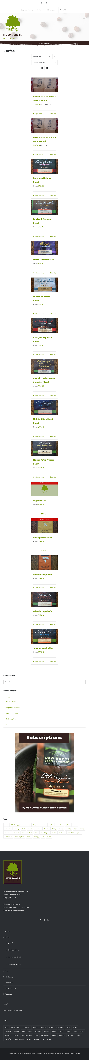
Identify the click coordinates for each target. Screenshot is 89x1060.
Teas (6, 725)
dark (23, 829)
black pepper (16, 825)
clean (75, 825)
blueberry (27, 825)
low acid (7, 833)
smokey (71, 833)
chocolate (59, 825)
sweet (29, 837)
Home (7, 931)
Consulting (9, 983)
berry (6, 825)
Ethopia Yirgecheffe (42, 611)
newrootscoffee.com (16, 911)
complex (8, 829)
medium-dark (27, 833)
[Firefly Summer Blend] (44, 248)
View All (11, 943)
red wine (62, 833)
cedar (51, 825)
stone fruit (8, 837)
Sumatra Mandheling (43, 648)
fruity (54, 829)
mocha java (45, 833)
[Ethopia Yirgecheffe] (44, 599)
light (75, 829)
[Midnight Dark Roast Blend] (44, 407)
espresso (38, 829)
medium (16, 833)
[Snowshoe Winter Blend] (44, 285)
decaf (30, 829)
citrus (68, 825)
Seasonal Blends (12, 713)
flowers (46, 829)
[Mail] (48, 920)
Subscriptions (11, 719)
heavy (61, 829)
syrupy (36, 837)
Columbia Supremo (42, 574)
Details (53, 113)
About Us (8, 994)
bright (35, 825)
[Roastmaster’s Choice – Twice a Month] (44, 85)
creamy (16, 829)
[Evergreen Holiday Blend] (44, 166)
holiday (68, 829)
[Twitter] (44, 920)
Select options (39, 195)
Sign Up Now (39, 113)
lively (82, 829)
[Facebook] (41, 920)
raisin (54, 833)
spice (78, 833)
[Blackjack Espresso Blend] (44, 325)
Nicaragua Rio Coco (42, 537)
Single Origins (11, 702)
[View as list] (46, 68)
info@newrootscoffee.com (19, 907)
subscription (19, 837)
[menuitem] (27, 10)
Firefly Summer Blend (43, 259)
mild (36, 833)
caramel (43, 825)
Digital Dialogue (74, 1053)
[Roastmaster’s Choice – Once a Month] (44, 125)
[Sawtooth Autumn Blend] (44, 207)
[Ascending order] (54, 56)
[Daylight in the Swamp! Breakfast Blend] (44, 366)
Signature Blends (13, 707)
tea (43, 837)
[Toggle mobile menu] (84, 18)
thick (49, 837)
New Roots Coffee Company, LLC (34, 1053)
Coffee (7, 697)
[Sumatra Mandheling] (44, 636)
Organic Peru (39, 500)
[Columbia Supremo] (44, 562)
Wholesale (9, 977)
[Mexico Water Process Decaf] (44, 448)
